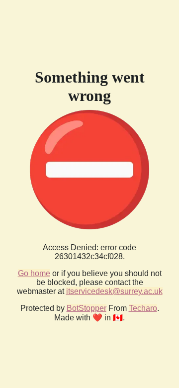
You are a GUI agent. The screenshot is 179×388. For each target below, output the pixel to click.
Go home (34, 273)
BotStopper (86, 308)
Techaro (143, 308)
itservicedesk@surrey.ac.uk (114, 291)
